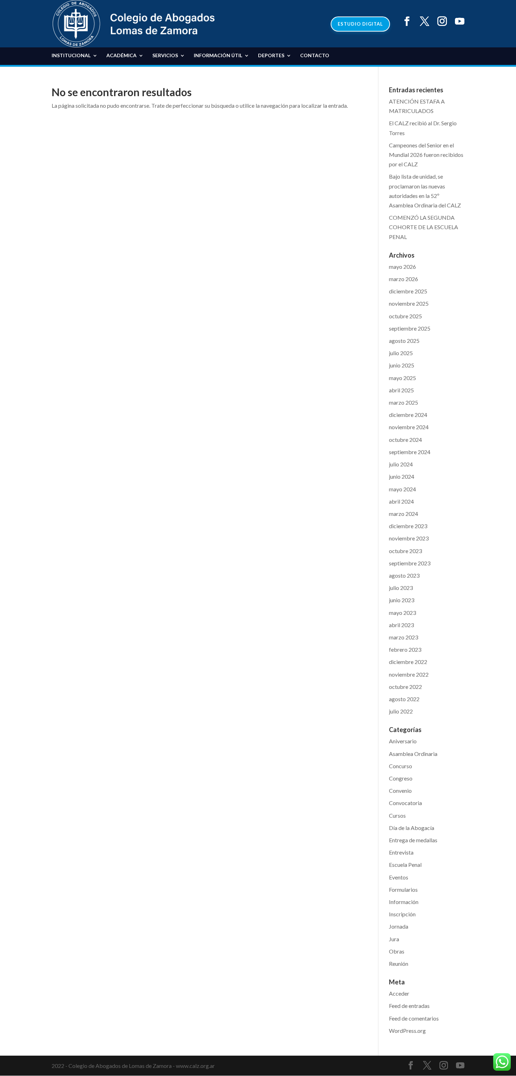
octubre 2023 (405, 550)
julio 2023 (401, 587)
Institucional (71, 55)
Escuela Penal (405, 864)
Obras (396, 951)
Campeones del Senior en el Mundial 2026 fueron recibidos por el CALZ (426, 154)
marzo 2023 (403, 637)
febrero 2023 (405, 649)
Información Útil (218, 55)
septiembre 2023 (409, 563)
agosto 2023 (404, 575)
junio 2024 (401, 476)
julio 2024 (401, 464)
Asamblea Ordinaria (413, 753)
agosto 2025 (404, 340)
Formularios (403, 889)
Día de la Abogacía (411, 827)
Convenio (400, 790)
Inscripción (402, 914)
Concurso (400, 766)
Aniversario (403, 741)
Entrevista (401, 852)
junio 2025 (401, 365)
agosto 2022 (404, 699)
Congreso (400, 778)
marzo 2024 (403, 513)
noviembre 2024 (409, 427)
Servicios (165, 55)
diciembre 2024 (408, 414)
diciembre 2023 (408, 526)
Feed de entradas (409, 1005)
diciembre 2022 (408, 661)
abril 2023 (401, 625)
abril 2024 (401, 501)
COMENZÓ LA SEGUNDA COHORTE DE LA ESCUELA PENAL (423, 227)
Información (403, 901)
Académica (121, 55)
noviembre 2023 (409, 538)
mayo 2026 (402, 266)
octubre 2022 (405, 686)
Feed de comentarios (414, 1018)
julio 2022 (401, 711)
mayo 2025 (402, 377)
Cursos (397, 815)
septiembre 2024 (409, 452)
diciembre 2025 (408, 291)
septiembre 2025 (409, 328)
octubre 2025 (405, 316)
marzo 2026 (403, 278)
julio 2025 (401, 353)
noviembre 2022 (409, 674)
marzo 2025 (403, 402)
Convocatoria (405, 802)
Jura (394, 939)
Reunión (398, 963)
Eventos (398, 877)
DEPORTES (271, 55)
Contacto (314, 55)
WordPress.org (407, 1030)
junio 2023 (401, 600)
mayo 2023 (402, 612)
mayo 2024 (402, 489)
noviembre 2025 (409, 303)
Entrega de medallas (413, 840)
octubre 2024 (405, 439)
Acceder (399, 993)
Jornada (398, 926)
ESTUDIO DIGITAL (360, 24)
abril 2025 (401, 390)
